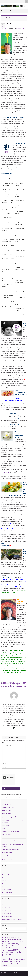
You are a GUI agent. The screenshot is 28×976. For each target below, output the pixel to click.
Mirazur (14, 685)
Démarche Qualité (6, 810)
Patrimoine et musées (7, 852)
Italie (10, 948)
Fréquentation (5, 825)
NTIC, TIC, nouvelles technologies (10, 849)
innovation (5, 948)
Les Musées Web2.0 (7, 913)
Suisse (24, 956)
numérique (7, 952)
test (3, 883)
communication (17, 939)
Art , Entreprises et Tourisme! (15, 17)
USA (23, 963)
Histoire (4, 828)
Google (4, 945)
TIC (3, 959)
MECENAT (5, 837)
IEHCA (20, 683)
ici (17, 543)
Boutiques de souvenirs (8, 807)
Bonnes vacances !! (7, 889)
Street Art (20, 957)
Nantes (16, 949)
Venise (4, 965)
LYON (24, 948)
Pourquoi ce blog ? (6, 874)
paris (18, 952)
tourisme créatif (21, 959)
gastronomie (15, 683)
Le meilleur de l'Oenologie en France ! (11, 907)
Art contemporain (6, 804)
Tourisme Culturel (6, 11)
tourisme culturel (8, 961)
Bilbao (9, 939)
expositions (15, 941)
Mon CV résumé (6, 877)
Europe (10, 941)
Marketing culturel (6, 834)
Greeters (8, 945)
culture (5, 941)
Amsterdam (10, 937)
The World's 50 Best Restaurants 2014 (16, 686)
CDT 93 (9, 682)
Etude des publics (6, 813)
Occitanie (14, 952)
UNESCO (18, 963)
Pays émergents (6, 855)
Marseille (4, 950)
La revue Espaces (6, 904)
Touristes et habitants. (8, 963)
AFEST (4, 682)
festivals (21, 941)
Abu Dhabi (4, 937)
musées (10, 950)
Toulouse (7, 959)
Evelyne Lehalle (5, 28)
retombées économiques (9, 957)
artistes (5, 939)
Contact (4, 869)
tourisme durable (18, 961)
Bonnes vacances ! (6, 886)
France (4, 944)
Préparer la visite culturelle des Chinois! (12, 919)
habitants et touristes (16, 945)
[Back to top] (24, 972)
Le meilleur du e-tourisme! (8, 910)
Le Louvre (20, 947)
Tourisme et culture (7, 872)
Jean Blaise (15, 947)
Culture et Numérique (7, 901)
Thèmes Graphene (14, 974)
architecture (16, 937)
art (20, 937)
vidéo (7, 965)
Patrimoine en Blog (7, 916)
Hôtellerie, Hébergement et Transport (11, 831)
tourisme (13, 958)
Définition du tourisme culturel (9, 880)
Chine (12, 939)
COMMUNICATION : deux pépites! (13, 20)
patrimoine (7, 954)
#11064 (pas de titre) (7, 892)
